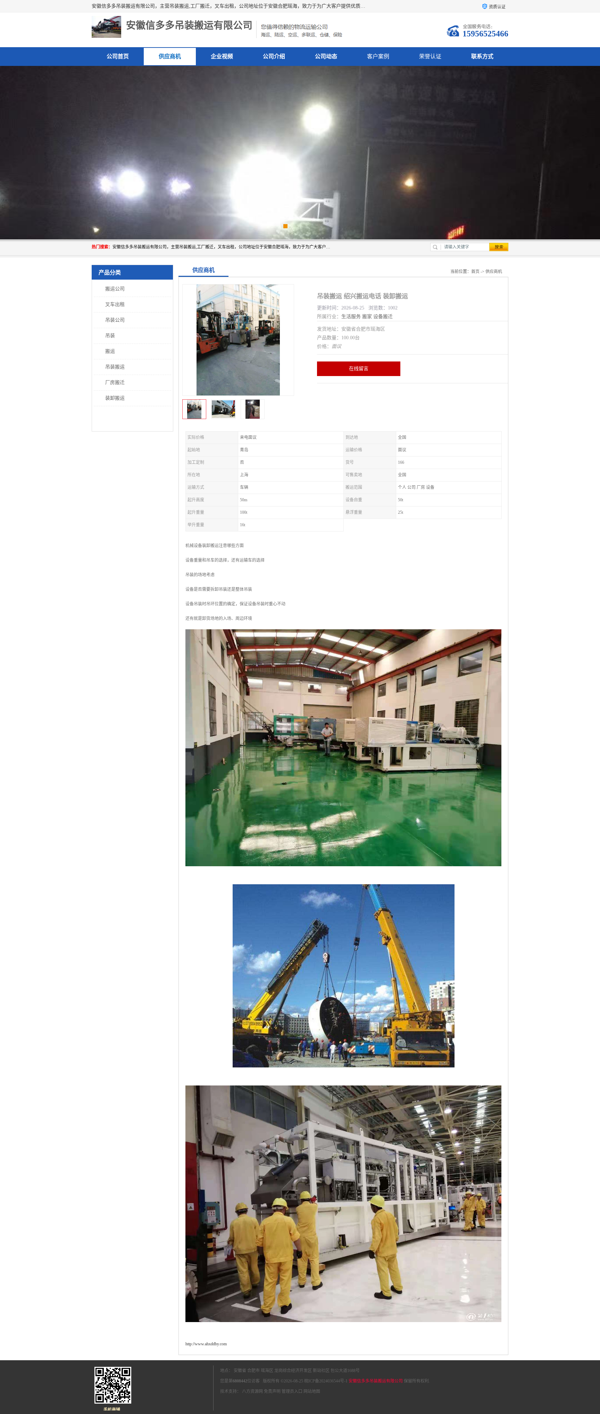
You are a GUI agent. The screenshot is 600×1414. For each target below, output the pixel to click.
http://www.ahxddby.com (206, 1343)
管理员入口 (292, 1391)
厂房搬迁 (115, 382)
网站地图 (311, 1391)
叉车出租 (115, 304)
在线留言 (358, 368)
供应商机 (170, 56)
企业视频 (222, 56)
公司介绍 (274, 56)
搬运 (110, 351)
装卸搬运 (115, 398)
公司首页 (118, 56)
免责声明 (272, 1391)
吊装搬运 (115, 366)
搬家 (367, 316)
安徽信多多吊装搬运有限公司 (376, 1381)
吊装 (110, 335)
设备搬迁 (383, 316)
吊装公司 (115, 320)
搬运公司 (115, 288)
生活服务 (351, 316)
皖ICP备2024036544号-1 (326, 1381)
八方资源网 (252, 1391)
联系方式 (482, 56)
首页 (475, 271)
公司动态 (326, 56)
